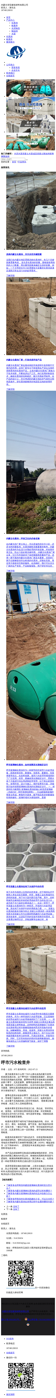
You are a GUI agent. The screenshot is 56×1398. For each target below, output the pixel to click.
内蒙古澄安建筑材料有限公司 (15, 1311)
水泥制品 (15, 28)
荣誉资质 (15, 67)
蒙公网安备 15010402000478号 (41, 1319)
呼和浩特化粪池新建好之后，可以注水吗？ (30, 1199)
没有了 (16, 1206)
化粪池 (14, 23)
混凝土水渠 (27, 154)
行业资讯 (22, 162)
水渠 (13, 34)
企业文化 (15, 70)
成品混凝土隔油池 (41, 154)
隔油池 (14, 31)
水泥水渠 (18, 154)
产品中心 (10, 20)
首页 (8, 17)
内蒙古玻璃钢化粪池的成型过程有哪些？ (29, 1191)
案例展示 (10, 42)
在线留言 (10, 76)
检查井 (14, 25)
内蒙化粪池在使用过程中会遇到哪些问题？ (30, 1202)
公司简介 (10, 65)
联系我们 (10, 73)
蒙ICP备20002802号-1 (11, 1319)
